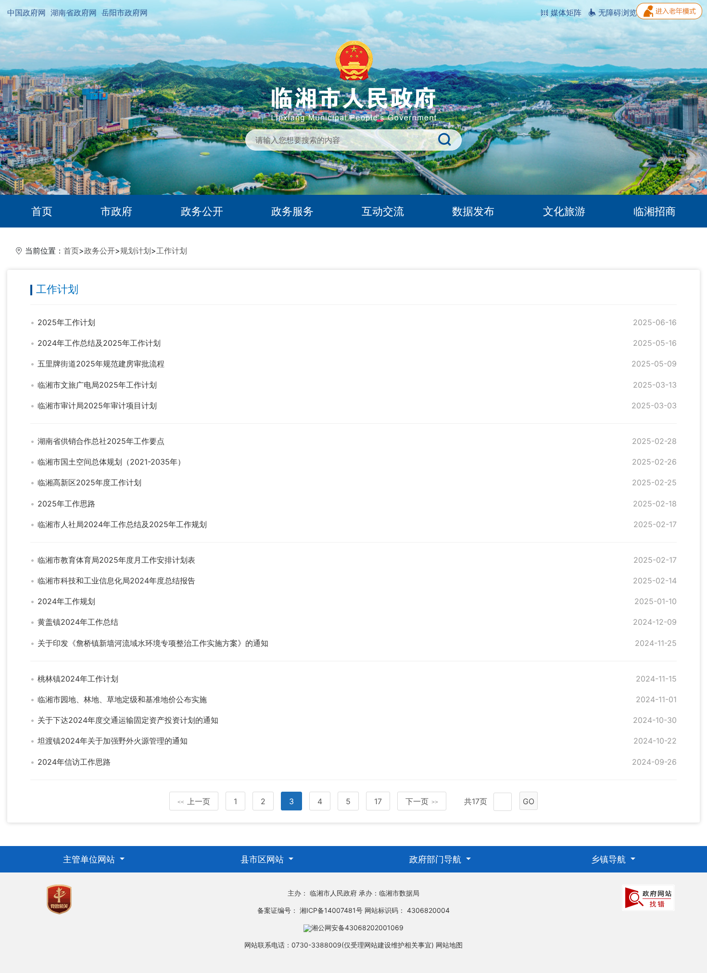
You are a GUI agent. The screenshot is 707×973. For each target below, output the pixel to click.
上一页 (193, 801)
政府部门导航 (436, 859)
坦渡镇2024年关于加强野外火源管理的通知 (113, 741)
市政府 (116, 211)
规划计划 (135, 250)
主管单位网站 (90, 859)
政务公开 (202, 211)
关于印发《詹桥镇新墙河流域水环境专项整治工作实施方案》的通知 (153, 643)
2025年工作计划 (66, 322)
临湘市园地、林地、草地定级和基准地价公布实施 (122, 699)
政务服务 (292, 211)
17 (378, 801)
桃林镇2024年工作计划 (78, 678)
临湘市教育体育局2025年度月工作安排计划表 (116, 560)
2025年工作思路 (66, 503)
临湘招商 (654, 211)
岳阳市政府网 (124, 12)
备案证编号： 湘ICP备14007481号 (310, 910)
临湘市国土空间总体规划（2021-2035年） (111, 462)
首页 (41, 211)
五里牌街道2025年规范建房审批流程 (101, 363)
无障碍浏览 (616, 12)
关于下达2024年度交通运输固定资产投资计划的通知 (128, 720)
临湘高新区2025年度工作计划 (89, 482)
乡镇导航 (609, 859)
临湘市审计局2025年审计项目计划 (97, 405)
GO (528, 801)
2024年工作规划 (66, 601)
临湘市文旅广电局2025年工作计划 (97, 385)
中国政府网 (26, 12)
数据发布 (473, 211)
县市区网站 (263, 859)
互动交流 (383, 211)
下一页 (421, 801)
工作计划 (171, 250)
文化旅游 (564, 211)
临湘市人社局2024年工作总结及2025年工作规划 (122, 524)
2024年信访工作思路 (74, 762)
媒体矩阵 (564, 12)
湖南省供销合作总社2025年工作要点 (101, 441)
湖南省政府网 (73, 12)
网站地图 (449, 945)
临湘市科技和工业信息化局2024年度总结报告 (116, 580)
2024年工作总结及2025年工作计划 (99, 343)
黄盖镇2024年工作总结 (78, 622)
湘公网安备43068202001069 (357, 927)
